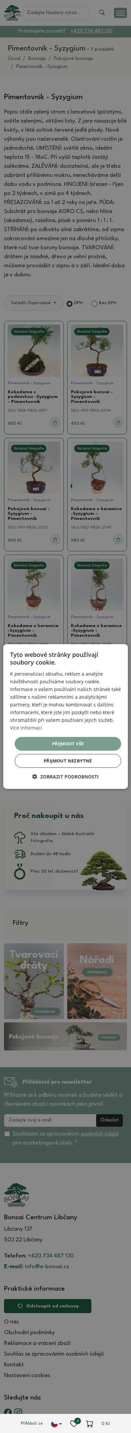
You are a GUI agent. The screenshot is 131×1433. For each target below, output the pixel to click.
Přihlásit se (32, 1423)
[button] (65, 776)
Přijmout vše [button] (68, 743)
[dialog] (65, 716)
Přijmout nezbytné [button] (68, 761)
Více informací (26, 728)
